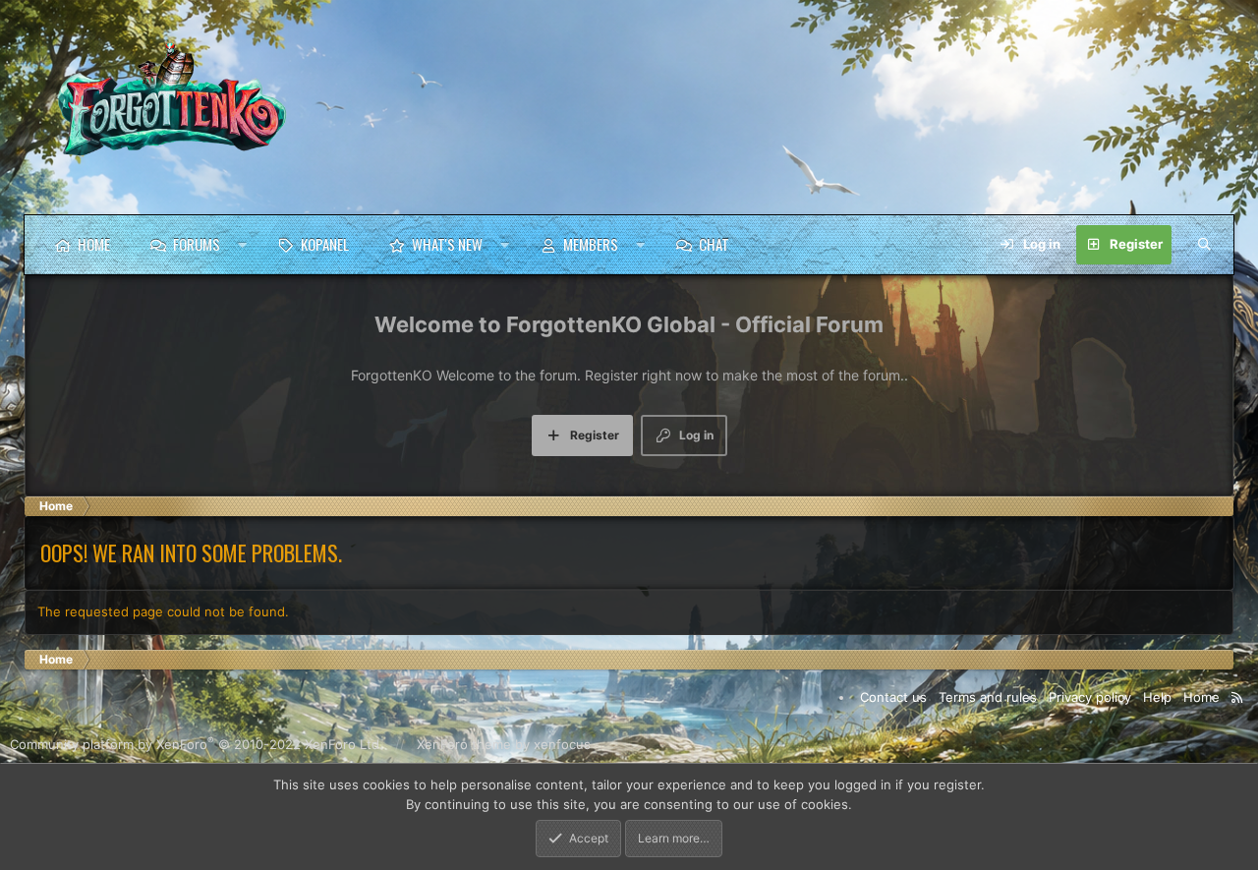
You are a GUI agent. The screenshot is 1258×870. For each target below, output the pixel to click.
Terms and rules (988, 697)
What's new (447, 244)
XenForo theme (464, 745)
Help (1157, 697)
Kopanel (325, 244)
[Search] (1203, 244)
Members (590, 244)
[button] (242, 244)
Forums (196, 244)
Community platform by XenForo (196, 745)
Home (94, 244)
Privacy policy (1090, 697)
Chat (714, 244)
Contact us (893, 697)
